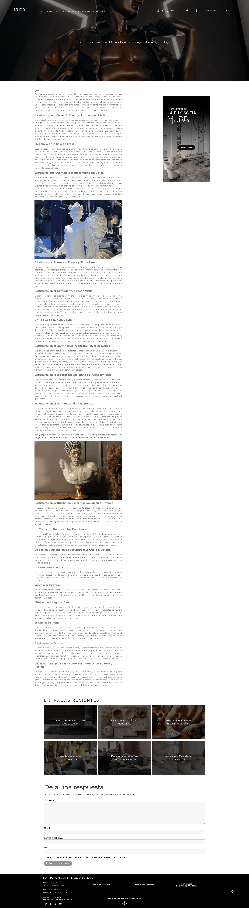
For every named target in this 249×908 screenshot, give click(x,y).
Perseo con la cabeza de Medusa (92, 188)
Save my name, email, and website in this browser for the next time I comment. (87, 857)
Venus (109, 180)
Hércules (101, 180)
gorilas (97, 270)
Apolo (118, 180)
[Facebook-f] (163, 10)
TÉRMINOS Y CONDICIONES (102, 885)
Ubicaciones (76, 11)
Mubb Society (87, 11)
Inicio (43, 11)
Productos (50, 11)
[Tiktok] (167, 10)
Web (46, 848)
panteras (69, 270)
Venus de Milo (90, 191)
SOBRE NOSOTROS (64, 11)
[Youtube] (172, 10)
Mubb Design (100, 11)
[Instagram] (158, 10)
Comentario (51, 800)
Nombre (49, 828)
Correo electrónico (54, 838)
